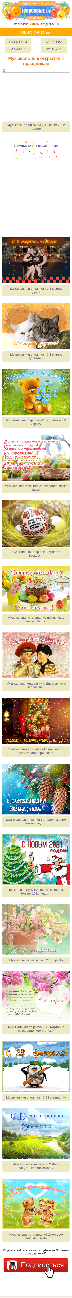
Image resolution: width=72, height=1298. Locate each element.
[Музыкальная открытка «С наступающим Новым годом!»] (36, 789)
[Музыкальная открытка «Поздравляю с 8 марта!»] (36, 392)
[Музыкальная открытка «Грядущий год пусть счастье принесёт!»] (36, 721)
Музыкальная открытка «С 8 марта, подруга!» (36, 290)
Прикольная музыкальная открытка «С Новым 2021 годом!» (36, 891)
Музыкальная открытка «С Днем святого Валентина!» (36, 685)
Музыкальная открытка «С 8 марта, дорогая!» (36, 356)
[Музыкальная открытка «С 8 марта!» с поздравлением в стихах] (36, 996)
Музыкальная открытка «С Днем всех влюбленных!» (36, 1236)
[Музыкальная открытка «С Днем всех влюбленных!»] (36, 1204)
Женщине (54, 49)
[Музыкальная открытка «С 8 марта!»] (36, 929)
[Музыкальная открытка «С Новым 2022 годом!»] (36, 94)
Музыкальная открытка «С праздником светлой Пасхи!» (36, 619)
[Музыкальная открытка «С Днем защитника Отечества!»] (36, 1133)
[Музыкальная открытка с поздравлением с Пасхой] (36, 458)
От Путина (54, 41)
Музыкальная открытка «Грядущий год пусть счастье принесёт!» (36, 751)
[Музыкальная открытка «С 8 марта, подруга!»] (36, 260)
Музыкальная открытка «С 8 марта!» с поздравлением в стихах (36, 1028)
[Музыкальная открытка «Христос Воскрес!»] (36, 523)
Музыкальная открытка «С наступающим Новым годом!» (36, 821)
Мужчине (18, 49)
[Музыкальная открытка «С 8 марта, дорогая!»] (36, 326)
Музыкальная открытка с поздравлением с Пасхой (36, 487)
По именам (18, 41)
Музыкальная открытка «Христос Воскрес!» (36, 553)
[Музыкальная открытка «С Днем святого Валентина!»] (36, 655)
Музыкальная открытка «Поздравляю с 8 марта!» (36, 422)
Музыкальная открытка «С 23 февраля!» (36, 1097)
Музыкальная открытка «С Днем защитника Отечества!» (36, 1166)
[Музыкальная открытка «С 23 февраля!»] (36, 1066)
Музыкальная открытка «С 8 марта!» (36, 960)
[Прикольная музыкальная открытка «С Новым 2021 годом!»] (36, 859)
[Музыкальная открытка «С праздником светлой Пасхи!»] (36, 589)
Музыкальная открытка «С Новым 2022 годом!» (36, 126)
